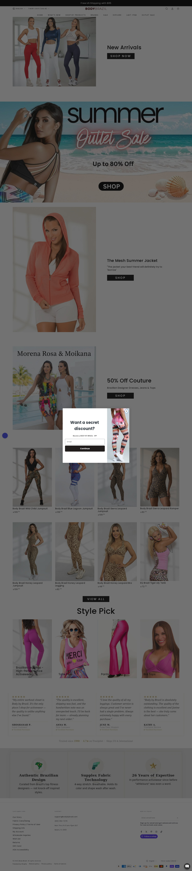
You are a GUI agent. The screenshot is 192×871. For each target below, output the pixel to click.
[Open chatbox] (187, 866)
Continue (85, 448)
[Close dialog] (126, 411)
